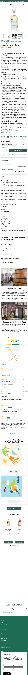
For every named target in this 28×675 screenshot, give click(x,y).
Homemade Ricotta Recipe (13, 112)
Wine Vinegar (7, 40)
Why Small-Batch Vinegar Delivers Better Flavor (14, 89)
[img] (4, 368)
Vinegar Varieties (4, 624)
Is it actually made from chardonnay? (10, 258)
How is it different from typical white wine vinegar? (11, 249)
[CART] (26, 4)
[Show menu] (2, 4)
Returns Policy (4, 638)
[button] (4, 4)
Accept (13, 665)
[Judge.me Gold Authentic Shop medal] (10, 357)
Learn (2, 622)
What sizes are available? (7, 262)
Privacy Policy (11, 662)
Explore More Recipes (14, 508)
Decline (13, 668)
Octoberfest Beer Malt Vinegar (19, 528)
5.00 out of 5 (17, 340)
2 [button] (12, 433)
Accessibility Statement (5, 647)
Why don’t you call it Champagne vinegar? (11, 244)
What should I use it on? (6, 254)
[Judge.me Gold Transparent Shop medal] (16, 357)
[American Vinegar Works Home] (14, 4)
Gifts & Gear (3, 629)
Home (2, 40)
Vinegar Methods (4, 627)
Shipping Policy (4, 644)
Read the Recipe (14, 471)
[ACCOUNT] (23, 4)
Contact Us (3, 635)
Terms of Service (4, 642)
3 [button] (14, 433)
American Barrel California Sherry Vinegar (8, 529)
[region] (14, 300)
